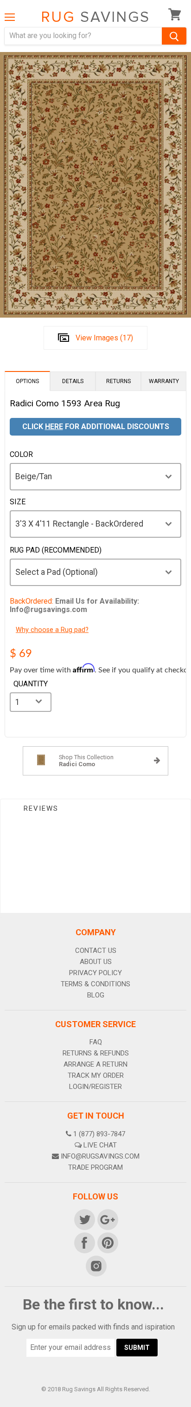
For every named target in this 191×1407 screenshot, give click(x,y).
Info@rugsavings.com (100, 1156)
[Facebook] (84, 1242)
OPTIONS (27, 381)
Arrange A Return (95, 1064)
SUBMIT (137, 1347)
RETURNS (118, 381)
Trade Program (95, 1167)
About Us (96, 962)
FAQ (95, 1042)
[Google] (107, 1219)
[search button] (174, 36)
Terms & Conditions (95, 984)
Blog (95, 995)
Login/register (95, 1086)
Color (21, 454)
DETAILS (72, 381)
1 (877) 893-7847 (99, 1134)
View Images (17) (104, 337)
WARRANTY (164, 381)
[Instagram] (95, 1265)
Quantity (30, 684)
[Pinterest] (107, 1242)
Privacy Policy (95, 973)
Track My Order (96, 1075)
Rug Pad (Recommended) (56, 550)
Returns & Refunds (96, 1053)
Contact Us (95, 950)
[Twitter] (84, 1219)
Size (17, 502)
